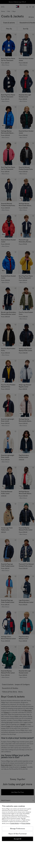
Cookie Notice (14, 823)
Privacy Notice (25, 823)
